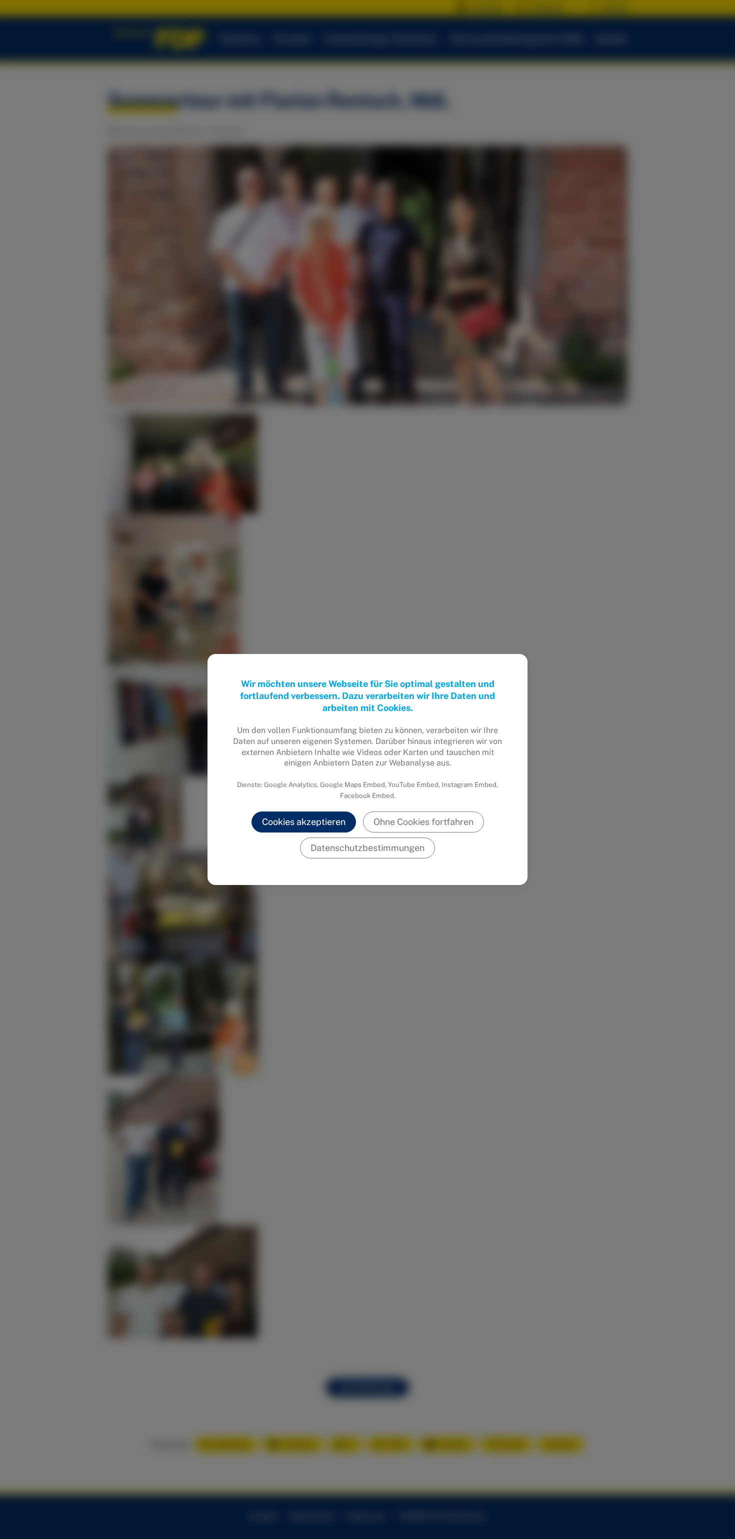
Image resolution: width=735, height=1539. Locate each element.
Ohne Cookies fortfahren (424, 821)
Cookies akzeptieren (304, 821)
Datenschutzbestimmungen (367, 847)
